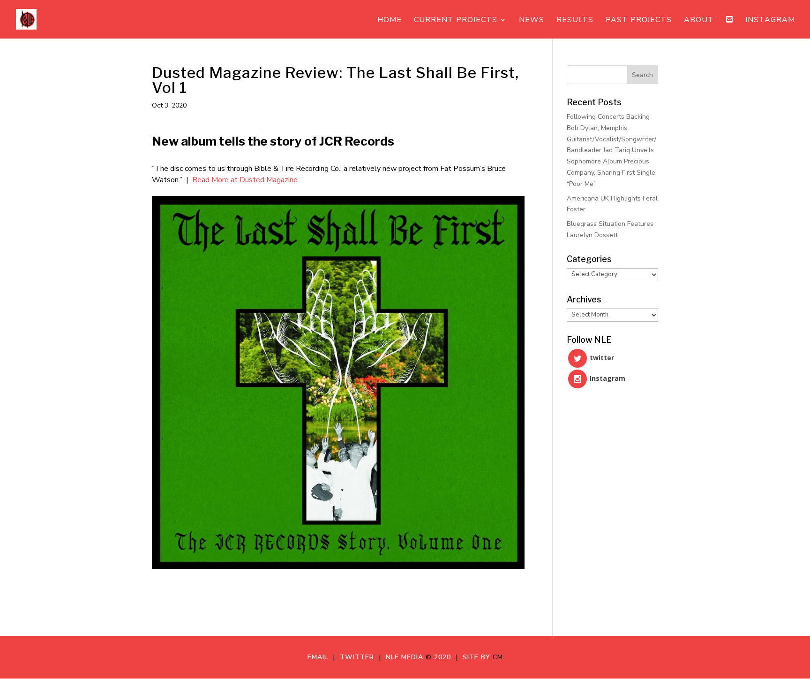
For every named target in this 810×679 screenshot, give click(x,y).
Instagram (770, 20)
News (531, 20)
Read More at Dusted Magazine (245, 180)
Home (389, 20)
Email (320, 657)
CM (498, 657)
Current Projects (455, 20)
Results (574, 20)
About (699, 20)
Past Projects (639, 20)
